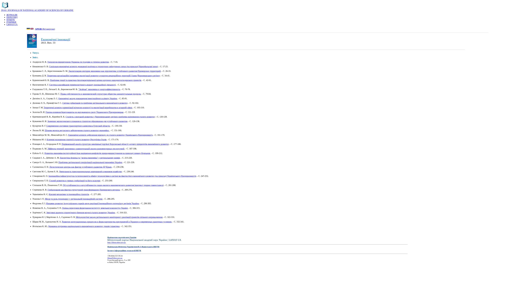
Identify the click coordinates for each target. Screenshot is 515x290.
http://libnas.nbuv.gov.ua (116, 242)
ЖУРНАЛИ (11, 15)
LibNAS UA (12, 24)
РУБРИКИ (11, 22)
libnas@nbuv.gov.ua (114, 258)
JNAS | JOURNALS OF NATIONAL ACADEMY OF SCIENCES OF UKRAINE (37, 10)
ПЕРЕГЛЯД (11, 17)
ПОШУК (10, 20)
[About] (5, 8)
